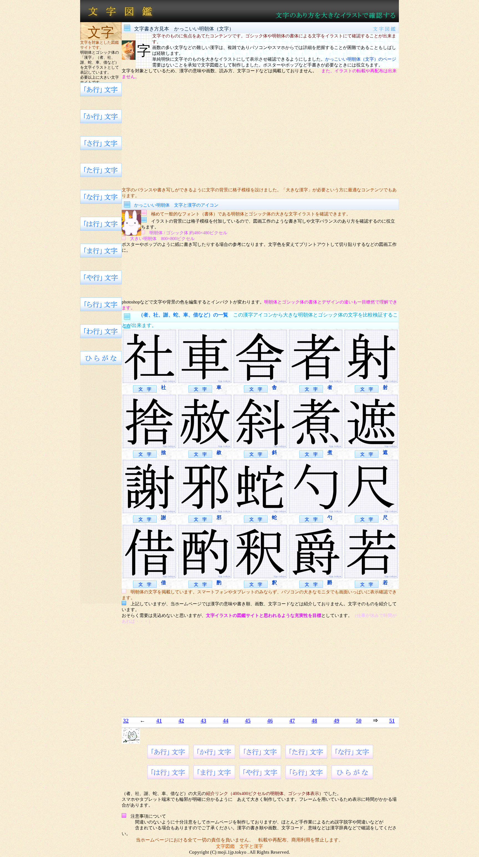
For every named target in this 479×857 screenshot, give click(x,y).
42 (181, 720)
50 (358, 720)
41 (159, 720)
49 (336, 720)
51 (392, 720)
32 (126, 720)
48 (314, 720)
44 (225, 720)
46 (270, 720)
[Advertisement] (260, 133)
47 (292, 720)
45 (248, 720)
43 (203, 720)
